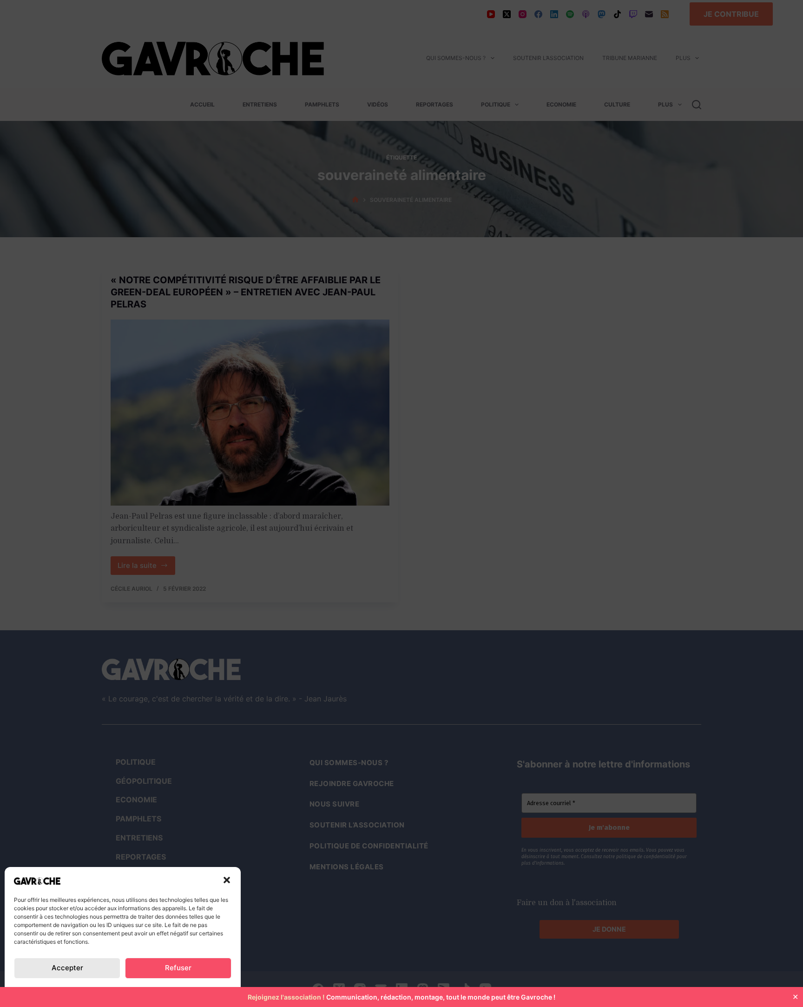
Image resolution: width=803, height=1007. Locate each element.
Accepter (67, 967)
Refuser (178, 967)
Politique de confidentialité (60, 990)
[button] (226, 880)
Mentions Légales (197, 990)
